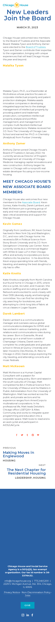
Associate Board (31, 202)
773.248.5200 (41, 580)
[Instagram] (22, 615)
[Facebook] (32, 615)
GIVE (27, 605)
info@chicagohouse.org (18, 580)
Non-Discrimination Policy (36, 592)
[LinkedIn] (27, 615)
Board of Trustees (36, 47)
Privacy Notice (11, 592)
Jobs (27, 595)
